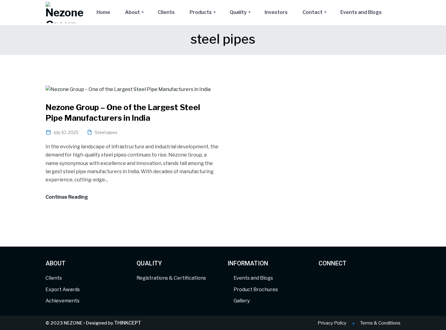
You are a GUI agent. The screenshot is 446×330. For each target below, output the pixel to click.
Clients (166, 12)
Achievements (62, 301)
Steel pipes (106, 132)
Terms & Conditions (380, 323)
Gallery (242, 301)
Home (103, 12)
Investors (276, 12)
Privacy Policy (332, 323)
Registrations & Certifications (171, 278)
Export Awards (63, 289)
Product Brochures (256, 289)
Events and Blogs (361, 12)
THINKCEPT (127, 323)
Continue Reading (67, 197)
